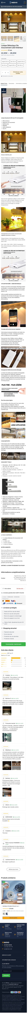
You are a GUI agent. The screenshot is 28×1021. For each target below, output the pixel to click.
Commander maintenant (13, 644)
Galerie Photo (4, 83)
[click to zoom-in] (13, 22)
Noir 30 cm (13, 61)
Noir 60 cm (20, 65)
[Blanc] (4, 913)
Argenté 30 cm (5, 61)
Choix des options (13, 917)
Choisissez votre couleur (18, 72)
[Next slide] (23, 23)
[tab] (4, 83)
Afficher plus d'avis (13, 869)
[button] (24, 3)
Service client (6, 955)
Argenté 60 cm (12, 65)
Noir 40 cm (4, 65)
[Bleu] (6, 913)
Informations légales (9, 959)
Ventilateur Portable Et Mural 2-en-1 (11, 906)
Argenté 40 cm (21, 61)
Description (11, 83)
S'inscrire (6, 975)
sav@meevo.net (8, 949)
